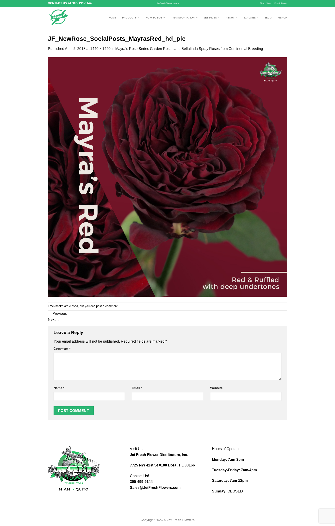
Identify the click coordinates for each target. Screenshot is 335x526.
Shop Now (265, 3)
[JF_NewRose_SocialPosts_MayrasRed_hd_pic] (167, 177)
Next (54, 319)
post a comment (107, 306)
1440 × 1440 (100, 49)
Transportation (183, 17)
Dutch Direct (280, 3)
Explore (250, 17)
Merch (282, 17)
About (230, 17)
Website (216, 388)
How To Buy (154, 17)
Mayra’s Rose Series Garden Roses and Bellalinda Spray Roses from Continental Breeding (189, 49)
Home (112, 17)
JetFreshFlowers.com (168, 3)
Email (137, 388)
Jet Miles (210, 17)
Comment (62, 348)
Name (59, 388)
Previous (57, 313)
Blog (268, 17)
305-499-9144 (141, 482)
